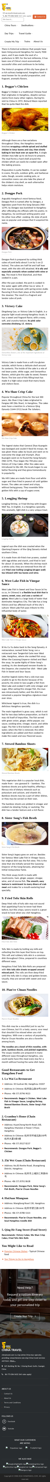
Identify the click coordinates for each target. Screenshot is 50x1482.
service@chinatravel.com (15, 13)
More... (13, 1361)
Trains (27, 42)
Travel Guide (25, 34)
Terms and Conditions (12, 1403)
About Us (38, 42)
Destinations (27, 25)
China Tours (10, 25)
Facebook (11, 1422)
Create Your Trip (23, 1316)
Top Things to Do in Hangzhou (19, 1259)
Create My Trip (12, 42)
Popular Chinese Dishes (16, 1251)
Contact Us (41, 17)
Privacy (7, 1407)
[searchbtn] (21, 19)
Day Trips (9, 34)
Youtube (11, 1429)
